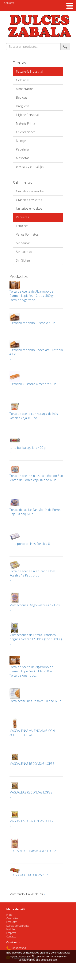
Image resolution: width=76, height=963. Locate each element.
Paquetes (22, 217)
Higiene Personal (27, 115)
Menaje (21, 141)
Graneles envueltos (29, 200)
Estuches (22, 226)
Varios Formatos (27, 234)
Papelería (22, 149)
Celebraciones (25, 132)
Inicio (9, 915)
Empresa (11, 933)
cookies (34, 952)
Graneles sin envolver (30, 191)
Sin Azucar (23, 243)
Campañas (12, 918)
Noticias (10, 929)
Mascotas (22, 158)
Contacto (9, 3)
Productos (11, 922)
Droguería (22, 106)
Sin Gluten (23, 260)
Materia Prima (25, 123)
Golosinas (23, 80)
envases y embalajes (30, 167)
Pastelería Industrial (29, 71)
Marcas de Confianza (17, 926)
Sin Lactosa (24, 252)
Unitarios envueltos (29, 208)
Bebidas (21, 97)
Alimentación (25, 89)
